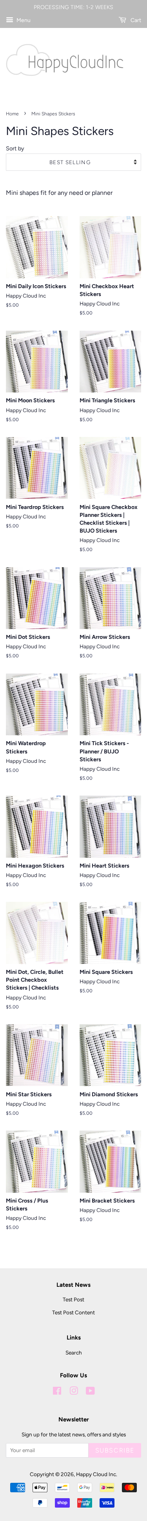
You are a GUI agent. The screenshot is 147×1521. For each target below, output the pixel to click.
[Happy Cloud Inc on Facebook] (57, 1392)
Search (73, 1352)
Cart (135, 20)
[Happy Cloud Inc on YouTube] (90, 1392)
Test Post (73, 1299)
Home (12, 114)
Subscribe (114, 1450)
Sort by (15, 148)
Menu (23, 20)
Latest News (73, 1284)
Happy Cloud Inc (96, 1474)
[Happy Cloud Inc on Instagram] (73, 1392)
